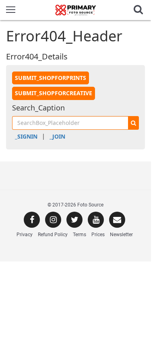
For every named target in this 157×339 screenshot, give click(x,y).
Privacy (25, 234)
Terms (79, 234)
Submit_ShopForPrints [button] (50, 78)
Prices (98, 234)
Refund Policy (53, 234)
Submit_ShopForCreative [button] (53, 93)
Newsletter (121, 234)
